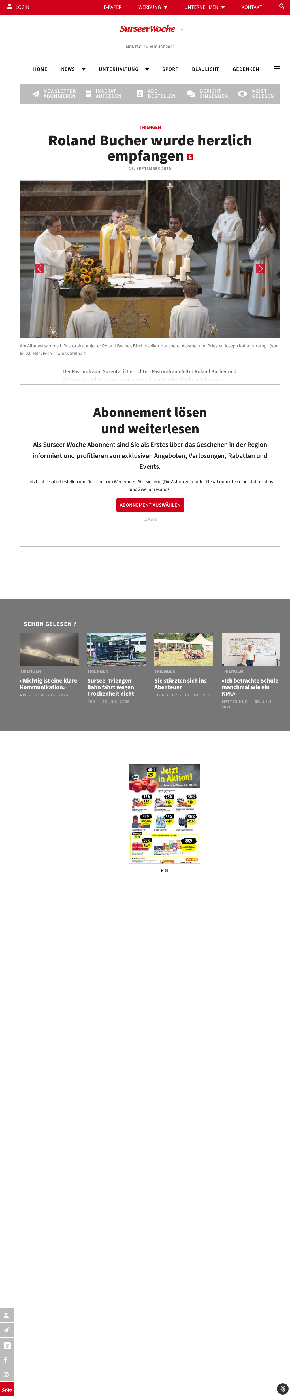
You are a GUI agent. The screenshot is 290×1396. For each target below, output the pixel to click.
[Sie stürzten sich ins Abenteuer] (183, 650)
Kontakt (252, 7)
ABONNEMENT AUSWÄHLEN (150, 505)
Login (22, 7)
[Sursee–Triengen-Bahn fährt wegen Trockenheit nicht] (116, 650)
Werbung (149, 7)
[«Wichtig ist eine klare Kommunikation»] (49, 650)
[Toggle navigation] (277, 68)
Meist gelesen (261, 94)
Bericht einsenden (209, 94)
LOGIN (150, 519)
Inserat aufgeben (105, 94)
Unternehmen (201, 7)
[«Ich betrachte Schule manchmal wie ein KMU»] (251, 650)
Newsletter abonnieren (53, 94)
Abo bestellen (157, 94)
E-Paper (112, 7)
